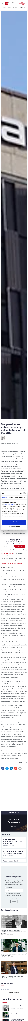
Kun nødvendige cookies (14, 526)
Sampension (9, 887)
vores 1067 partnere (10, 504)
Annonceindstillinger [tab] (20, 497)
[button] (2, 3)
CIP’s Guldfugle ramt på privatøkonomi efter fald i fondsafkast (12, 977)
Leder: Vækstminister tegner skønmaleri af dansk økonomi (13, 954)
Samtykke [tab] (4, 497)
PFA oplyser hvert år (7, 553)
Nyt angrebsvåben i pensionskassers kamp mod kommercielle (12, 841)
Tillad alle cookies (14, 521)
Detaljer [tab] (11, 497)
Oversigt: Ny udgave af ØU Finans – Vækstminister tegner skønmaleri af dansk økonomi (13, 931)
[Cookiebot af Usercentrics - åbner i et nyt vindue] (20, 493)
